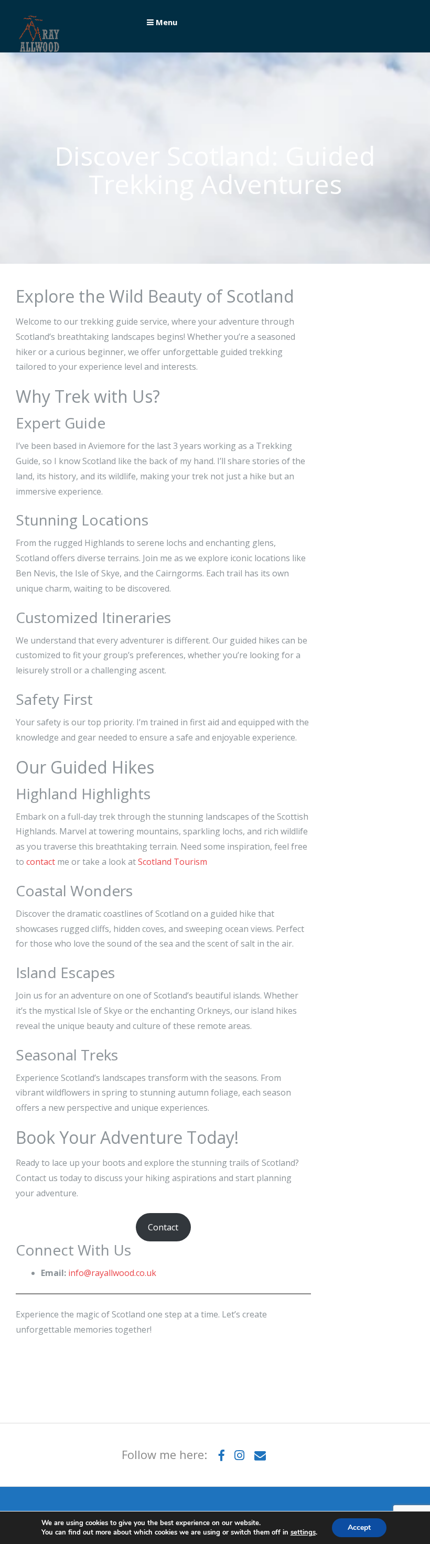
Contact (163, 1227)
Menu (165, 22)
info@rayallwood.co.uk (112, 1273)
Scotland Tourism (172, 861)
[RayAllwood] (39, 54)
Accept (359, 1527)
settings (303, 1532)
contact (40, 861)
